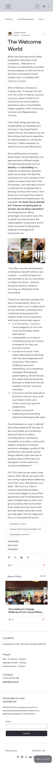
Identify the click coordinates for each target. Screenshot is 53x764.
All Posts (8, 19)
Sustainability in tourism (19, 534)
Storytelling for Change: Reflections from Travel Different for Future (26, 611)
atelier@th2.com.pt (11, 682)
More (41, 19)
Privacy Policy (11, 751)
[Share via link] (28, 557)
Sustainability (13, 541)
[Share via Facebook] (9, 557)
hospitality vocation (17, 524)
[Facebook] (17, 757)
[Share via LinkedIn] (21, 557)
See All (42, 576)
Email (8, 721)
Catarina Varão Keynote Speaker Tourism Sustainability (27, 529)
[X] (26, 757)
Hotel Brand (13, 549)
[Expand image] (14, 244)
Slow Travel (12, 545)
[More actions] (43, 34)
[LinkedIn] (30, 757)
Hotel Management (26, 19)
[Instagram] (22, 757)
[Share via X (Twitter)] (15, 557)
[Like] (37, 6)
